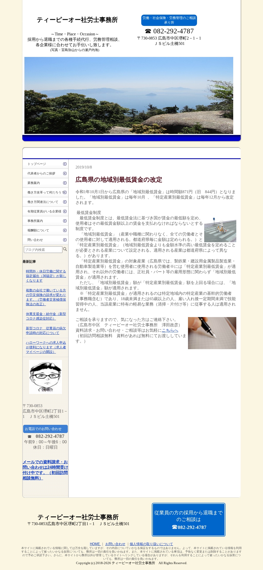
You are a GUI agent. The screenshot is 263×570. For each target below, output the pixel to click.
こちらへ (170, 330)
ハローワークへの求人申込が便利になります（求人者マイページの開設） (46, 347)
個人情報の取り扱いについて (151, 544)
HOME (95, 544)
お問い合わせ (115, 544)
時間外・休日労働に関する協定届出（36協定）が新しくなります (46, 275)
